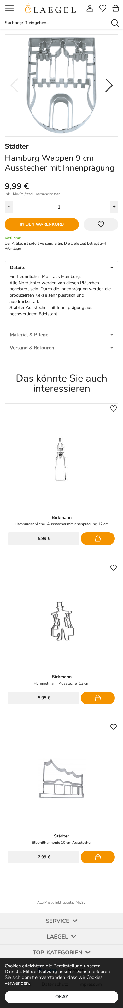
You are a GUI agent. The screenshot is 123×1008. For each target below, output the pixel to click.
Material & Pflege (29, 335)
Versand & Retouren (32, 348)
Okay (61, 996)
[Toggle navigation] (9, 8)
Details (17, 267)
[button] (108, 85)
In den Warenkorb (42, 224)
